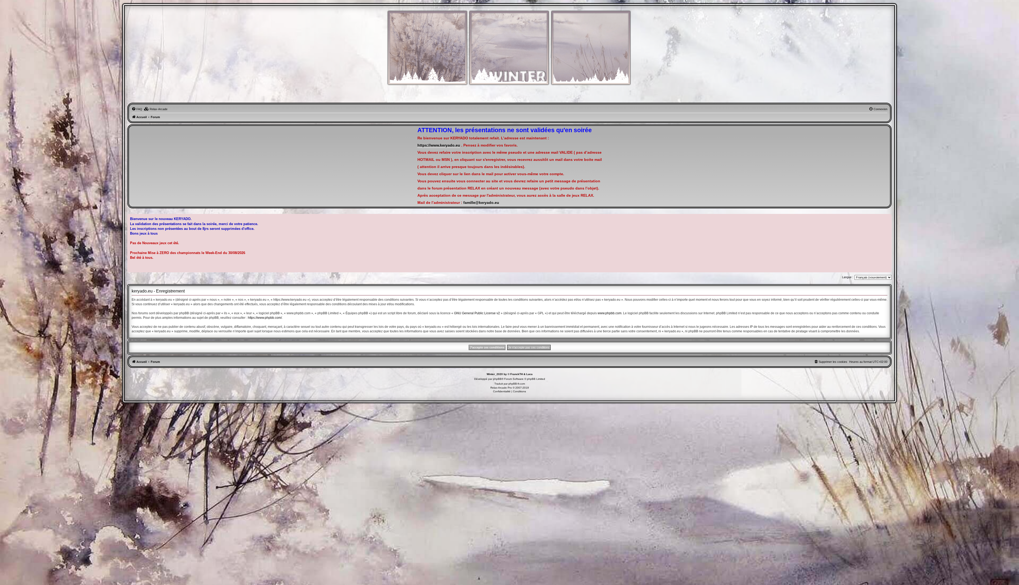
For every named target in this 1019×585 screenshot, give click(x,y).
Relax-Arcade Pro (501, 387)
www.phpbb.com (609, 313)
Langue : (847, 277)
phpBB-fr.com (516, 383)
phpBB (497, 378)
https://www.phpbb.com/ (265, 318)
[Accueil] (509, 50)
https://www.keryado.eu (438, 145)
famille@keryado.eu (481, 203)
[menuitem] (137, 109)
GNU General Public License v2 (477, 313)
